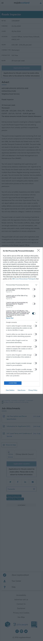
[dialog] (21, 320)
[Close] (39, 251)
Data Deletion (10, 390)
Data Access (21, 390)
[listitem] (21, 285)
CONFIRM (13, 383)
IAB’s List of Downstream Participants (24, 279)
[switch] (33, 289)
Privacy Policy (32, 390)
